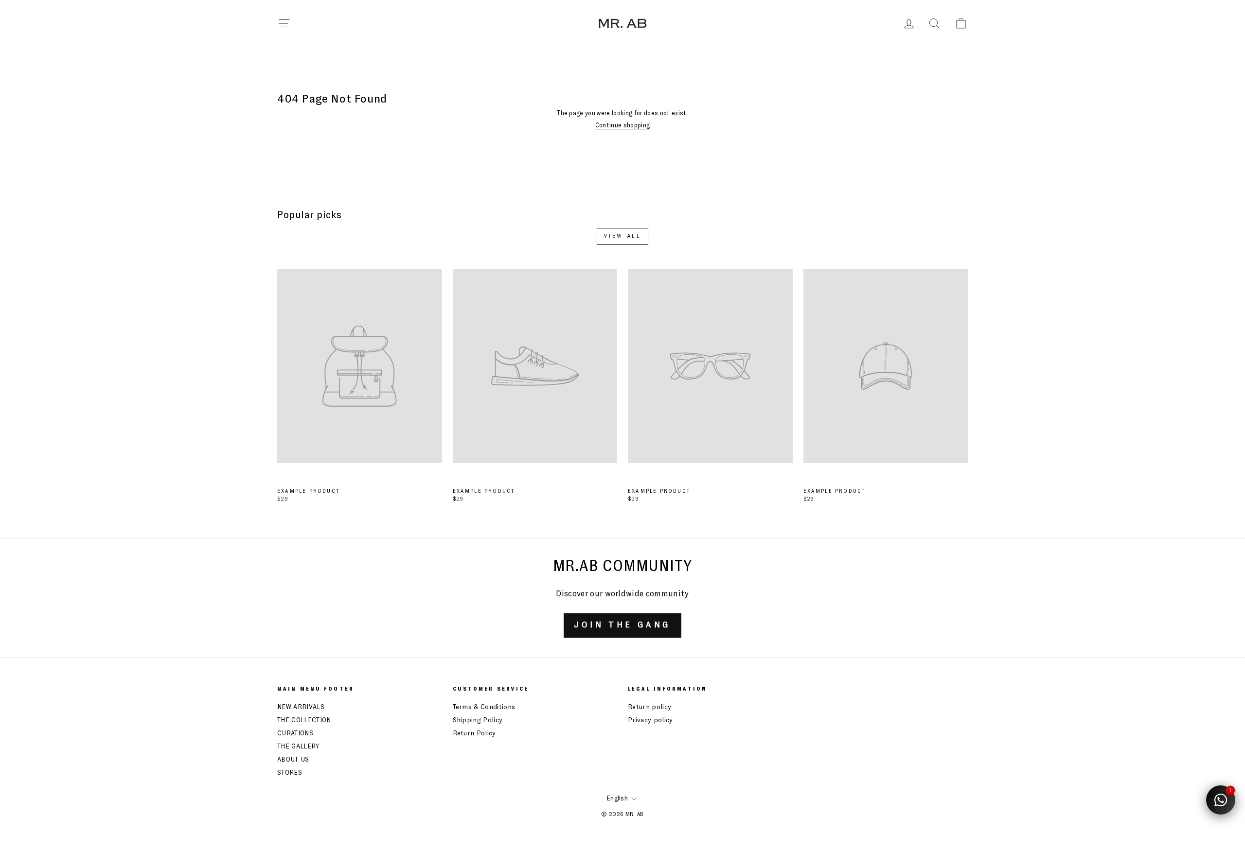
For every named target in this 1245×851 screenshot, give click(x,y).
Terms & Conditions (484, 707)
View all (622, 236)
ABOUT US (293, 759)
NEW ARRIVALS (300, 707)
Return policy (649, 707)
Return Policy (474, 733)
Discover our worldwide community (622, 594)
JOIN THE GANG (622, 625)
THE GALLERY (298, 746)
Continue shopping (622, 125)
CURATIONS (295, 733)
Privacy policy (650, 720)
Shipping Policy (478, 720)
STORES (289, 772)
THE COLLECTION (304, 720)
